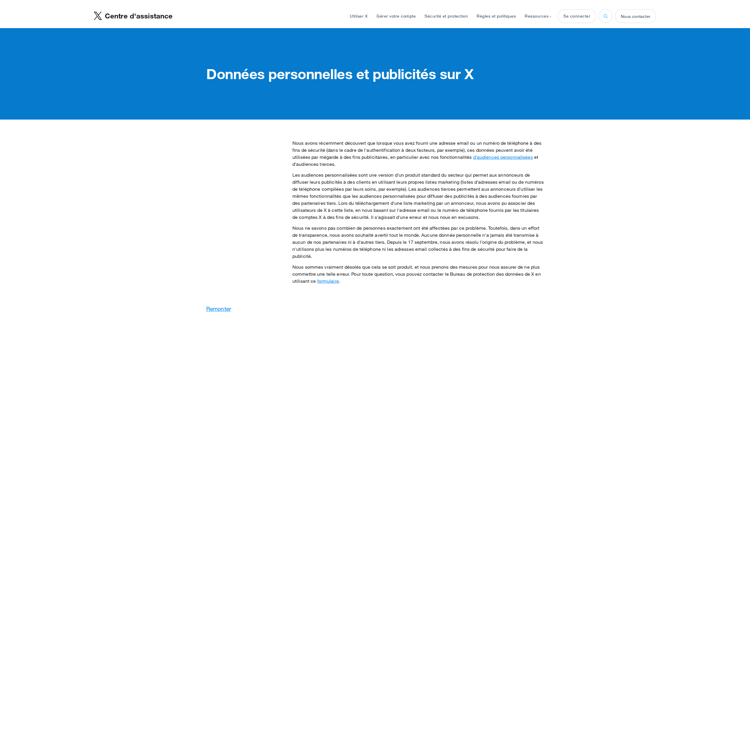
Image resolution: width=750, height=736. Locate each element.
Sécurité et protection (446, 16)
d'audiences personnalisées (503, 157)
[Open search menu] (606, 16)
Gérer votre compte (396, 16)
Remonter (218, 308)
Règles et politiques (496, 16)
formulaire (328, 281)
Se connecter (576, 16)
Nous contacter (635, 16)
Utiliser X (359, 16)
